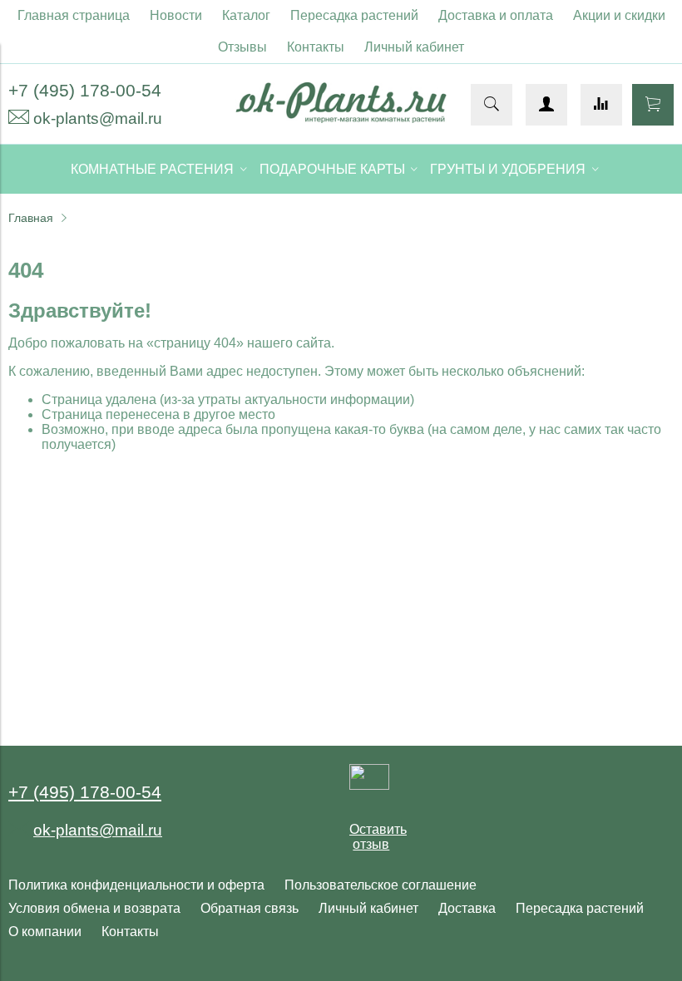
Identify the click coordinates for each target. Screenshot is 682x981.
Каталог (246, 15)
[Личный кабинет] (546, 105)
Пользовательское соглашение (380, 885)
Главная (30, 217)
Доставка (467, 908)
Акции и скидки (619, 15)
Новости (176, 15)
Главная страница (73, 15)
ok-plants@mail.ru (97, 118)
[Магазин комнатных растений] (340, 118)
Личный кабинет (414, 47)
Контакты (315, 47)
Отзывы (242, 47)
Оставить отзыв (378, 836)
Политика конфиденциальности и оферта (136, 885)
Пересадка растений (354, 15)
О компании (45, 931)
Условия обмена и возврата (94, 908)
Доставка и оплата (495, 15)
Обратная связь (249, 908)
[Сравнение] (601, 105)
